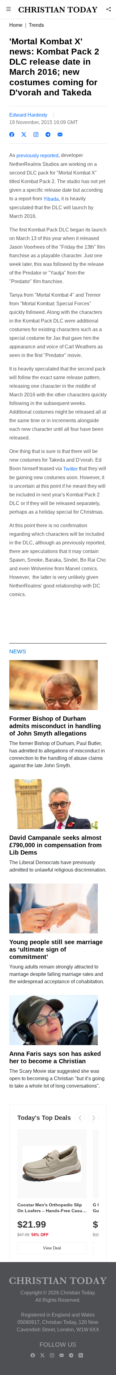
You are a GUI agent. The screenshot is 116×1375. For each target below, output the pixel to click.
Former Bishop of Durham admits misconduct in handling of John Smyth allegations (55, 726)
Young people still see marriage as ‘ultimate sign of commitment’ (56, 949)
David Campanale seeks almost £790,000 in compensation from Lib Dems (55, 845)
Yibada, (51, 199)
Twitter (70, 468)
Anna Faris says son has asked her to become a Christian (55, 1057)
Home (16, 25)
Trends (36, 25)
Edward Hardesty (28, 115)
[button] (8, 9)
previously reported (37, 155)
